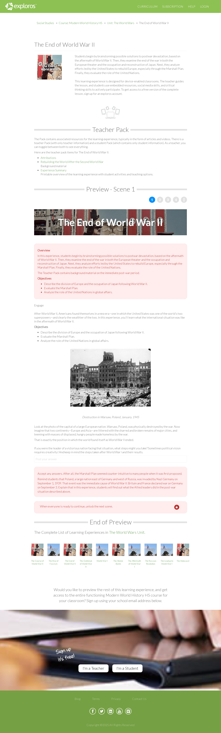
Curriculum (147, 6)
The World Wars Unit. (127, 532)
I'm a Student (127, 668)
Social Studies (45, 23)
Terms (96, 699)
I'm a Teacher (93, 668)
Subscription (172, 6)
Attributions (48, 158)
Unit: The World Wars (120, 23)
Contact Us (139, 699)
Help (191, 6)
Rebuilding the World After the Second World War (72, 162)
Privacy (116, 699)
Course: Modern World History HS (80, 23)
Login (204, 6)
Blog (78, 699)
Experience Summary (53, 170)
